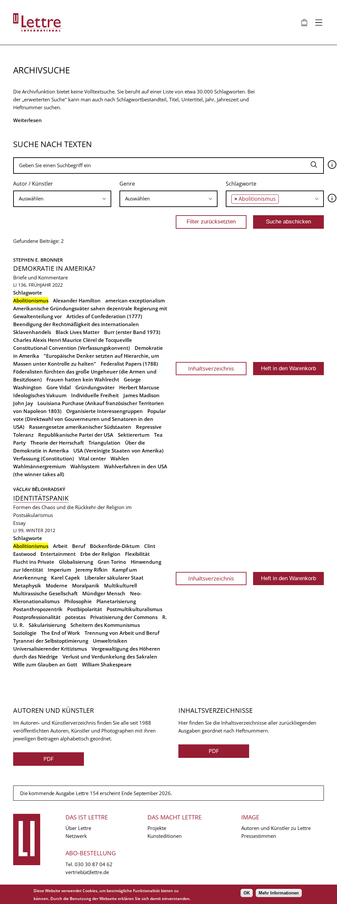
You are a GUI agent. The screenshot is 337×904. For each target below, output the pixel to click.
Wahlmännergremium (39, 466)
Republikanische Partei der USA (75, 434)
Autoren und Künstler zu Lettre (276, 828)
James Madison (141, 395)
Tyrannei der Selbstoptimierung (50, 640)
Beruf (78, 546)
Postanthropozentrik (38, 609)
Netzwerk (76, 836)
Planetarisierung (116, 601)
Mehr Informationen (279, 893)
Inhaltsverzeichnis (211, 368)
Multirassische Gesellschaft (45, 593)
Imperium (59, 569)
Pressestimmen (258, 836)
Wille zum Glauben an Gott (45, 664)
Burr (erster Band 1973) (132, 332)
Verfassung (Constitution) (43, 458)
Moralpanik (85, 585)
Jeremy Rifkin (92, 569)
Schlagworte (241, 183)
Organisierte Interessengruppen (104, 411)
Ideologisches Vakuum (39, 395)
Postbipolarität (84, 609)
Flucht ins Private (33, 561)
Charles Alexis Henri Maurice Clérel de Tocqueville (72, 340)
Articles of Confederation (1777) (104, 316)
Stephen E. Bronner (38, 260)
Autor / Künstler (33, 183)
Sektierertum (133, 434)
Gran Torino (112, 561)
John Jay (23, 403)
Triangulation (104, 442)
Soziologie (25, 633)
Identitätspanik (40, 498)
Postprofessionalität (37, 617)
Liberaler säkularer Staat (114, 577)
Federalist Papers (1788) (129, 363)
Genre (127, 183)
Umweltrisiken (110, 640)
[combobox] (62, 199)
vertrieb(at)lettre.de (87, 872)
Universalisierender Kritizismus (50, 648)
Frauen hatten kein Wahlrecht (82, 379)
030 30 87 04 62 (94, 864)
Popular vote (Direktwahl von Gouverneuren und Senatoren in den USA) (89, 419)
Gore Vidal (58, 387)
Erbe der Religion (100, 554)
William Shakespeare (107, 664)
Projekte (156, 828)
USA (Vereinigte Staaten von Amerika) (118, 450)
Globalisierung (76, 561)
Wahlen (120, 458)
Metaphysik (27, 585)
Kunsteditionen (164, 836)
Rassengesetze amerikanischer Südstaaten (80, 427)
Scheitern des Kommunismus (105, 625)
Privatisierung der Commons (124, 617)
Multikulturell (120, 585)
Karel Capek (65, 577)
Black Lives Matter (77, 332)
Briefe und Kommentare (40, 277)
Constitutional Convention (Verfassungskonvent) (71, 348)
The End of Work (60, 633)
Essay (19, 523)
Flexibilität (137, 554)
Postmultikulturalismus (134, 609)
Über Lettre (78, 828)
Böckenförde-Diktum (115, 546)
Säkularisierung (47, 625)
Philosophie (78, 601)
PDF (48, 758)
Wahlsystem (84, 466)
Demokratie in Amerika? (54, 268)
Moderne (56, 585)
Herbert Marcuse (139, 387)
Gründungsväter (95, 387)
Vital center (92, 458)
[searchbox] (62, 198)
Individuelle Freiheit (95, 395)
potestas (75, 617)
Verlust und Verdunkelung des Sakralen (110, 656)
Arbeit (60, 546)
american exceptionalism (135, 300)
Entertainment (58, 554)
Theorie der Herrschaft (57, 442)
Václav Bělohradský (39, 489)
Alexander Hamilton (77, 300)
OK (247, 893)
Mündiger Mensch (103, 593)
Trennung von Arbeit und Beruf (122, 633)
